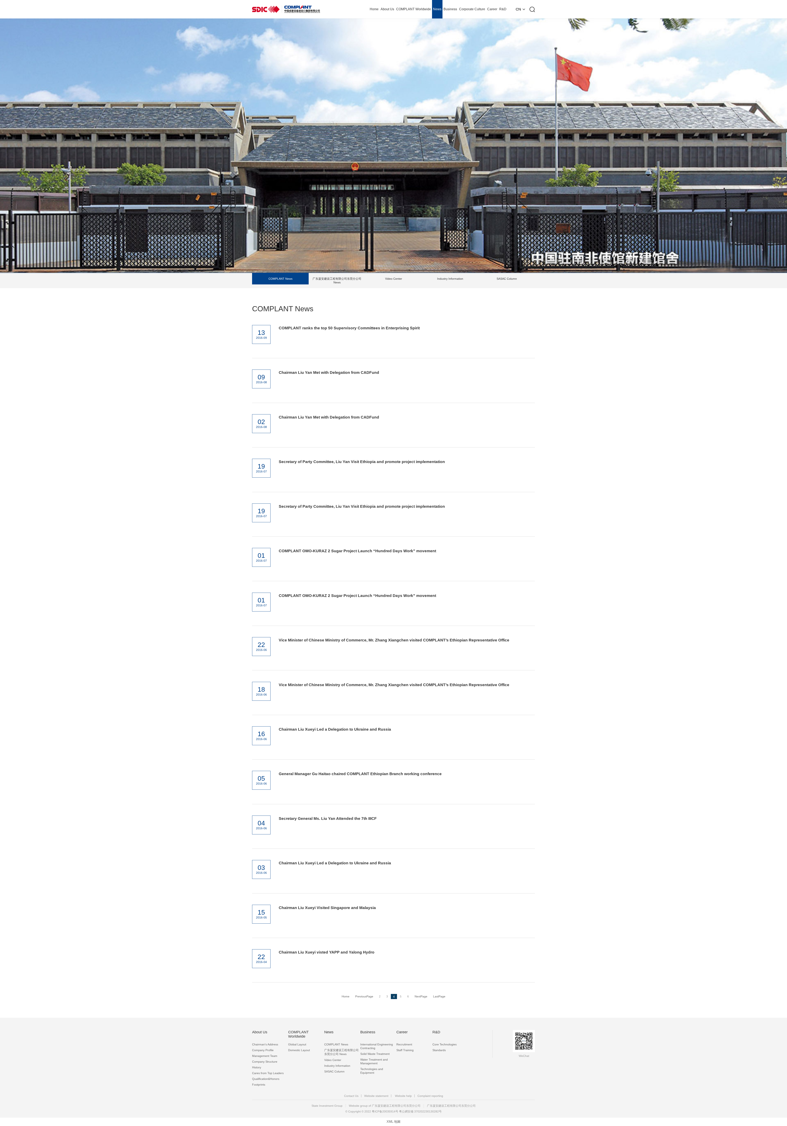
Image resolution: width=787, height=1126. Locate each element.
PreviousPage (364, 996)
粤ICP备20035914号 (385, 1111)
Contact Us (351, 1095)
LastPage (439, 996)
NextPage (421, 996)
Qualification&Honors (265, 1078)
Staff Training (405, 1050)
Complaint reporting (430, 1095)
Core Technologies (444, 1044)
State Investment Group (327, 1105)
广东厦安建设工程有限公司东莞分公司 (451, 1105)
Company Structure (264, 1061)
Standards (439, 1050)
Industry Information (450, 278)
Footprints (258, 1084)
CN (518, 9)
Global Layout (297, 1044)
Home (345, 996)
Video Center (393, 278)
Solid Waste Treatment (375, 1053)
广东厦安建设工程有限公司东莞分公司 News (337, 280)
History (256, 1067)
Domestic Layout (299, 1050)
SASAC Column (507, 278)
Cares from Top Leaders (268, 1073)
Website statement (376, 1095)
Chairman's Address (265, 1044)
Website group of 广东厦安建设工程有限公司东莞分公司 (385, 1105)
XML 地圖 (393, 1121)
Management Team (264, 1056)
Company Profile (263, 1050)
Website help (403, 1095)
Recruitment (404, 1044)
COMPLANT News (280, 278)
